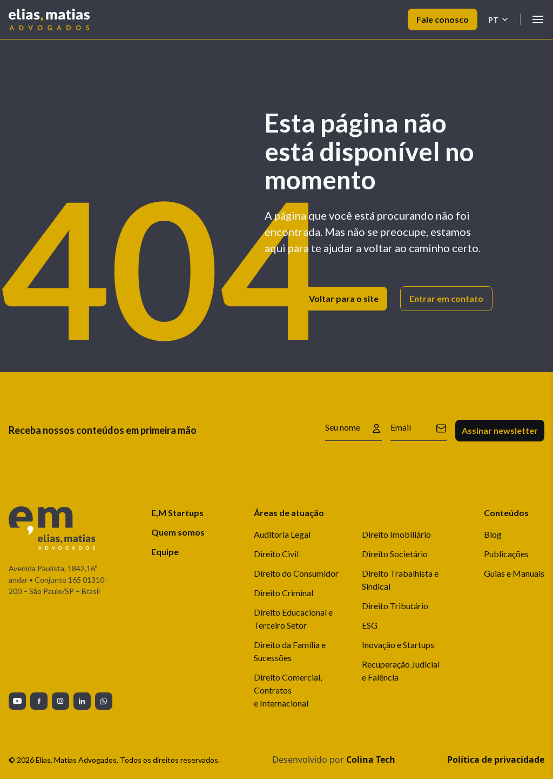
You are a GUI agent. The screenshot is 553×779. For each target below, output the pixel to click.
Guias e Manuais (514, 573)
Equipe (165, 551)
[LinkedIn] (82, 701)
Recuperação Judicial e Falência (401, 670)
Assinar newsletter (500, 430)
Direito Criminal (283, 592)
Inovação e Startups (398, 644)
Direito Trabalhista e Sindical (400, 579)
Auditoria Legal (282, 534)
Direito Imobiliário (396, 534)
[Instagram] (60, 701)
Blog (493, 534)
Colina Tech (370, 759)
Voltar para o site (344, 298)
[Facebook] (39, 701)
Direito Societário (395, 554)
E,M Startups (177, 512)
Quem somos (178, 532)
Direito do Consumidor (296, 573)
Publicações (506, 554)
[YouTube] (17, 701)
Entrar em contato (446, 298)
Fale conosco (442, 19)
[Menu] (537, 19)
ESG (369, 625)
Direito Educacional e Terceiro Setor (293, 618)
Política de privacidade (495, 759)
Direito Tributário (395, 605)
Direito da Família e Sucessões (290, 651)
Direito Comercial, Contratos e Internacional (288, 690)
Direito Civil (276, 554)
